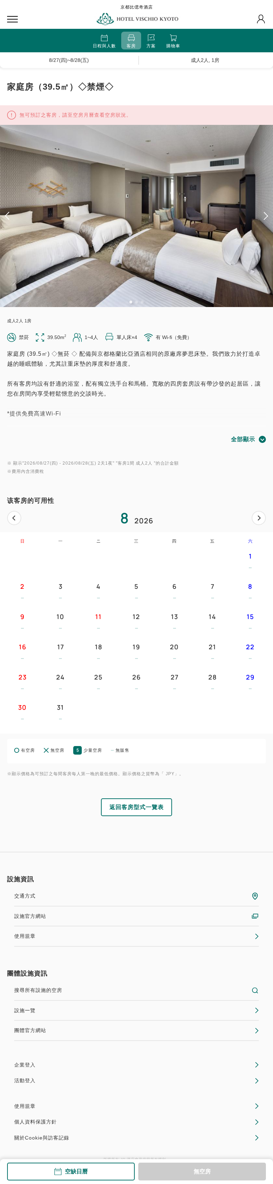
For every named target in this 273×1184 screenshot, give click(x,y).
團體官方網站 (30, 1030)
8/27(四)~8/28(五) (69, 60)
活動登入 (25, 1080)
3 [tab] (142, 302)
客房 (131, 45)
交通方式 (25, 896)
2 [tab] (136, 302)
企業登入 (25, 1065)
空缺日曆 (76, 1171)
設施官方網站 (30, 916)
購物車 (173, 45)
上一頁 (14, 518)
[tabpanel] (136, 216)
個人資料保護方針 (35, 1122)
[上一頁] (14, 518)
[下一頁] (259, 518)
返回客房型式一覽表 (136, 807)
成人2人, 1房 (205, 60)
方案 (151, 45)
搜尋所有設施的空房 (38, 990)
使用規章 (25, 936)
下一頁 (259, 518)
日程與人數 (104, 45)
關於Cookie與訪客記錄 (41, 1138)
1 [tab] (130, 302)
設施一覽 (25, 1010)
